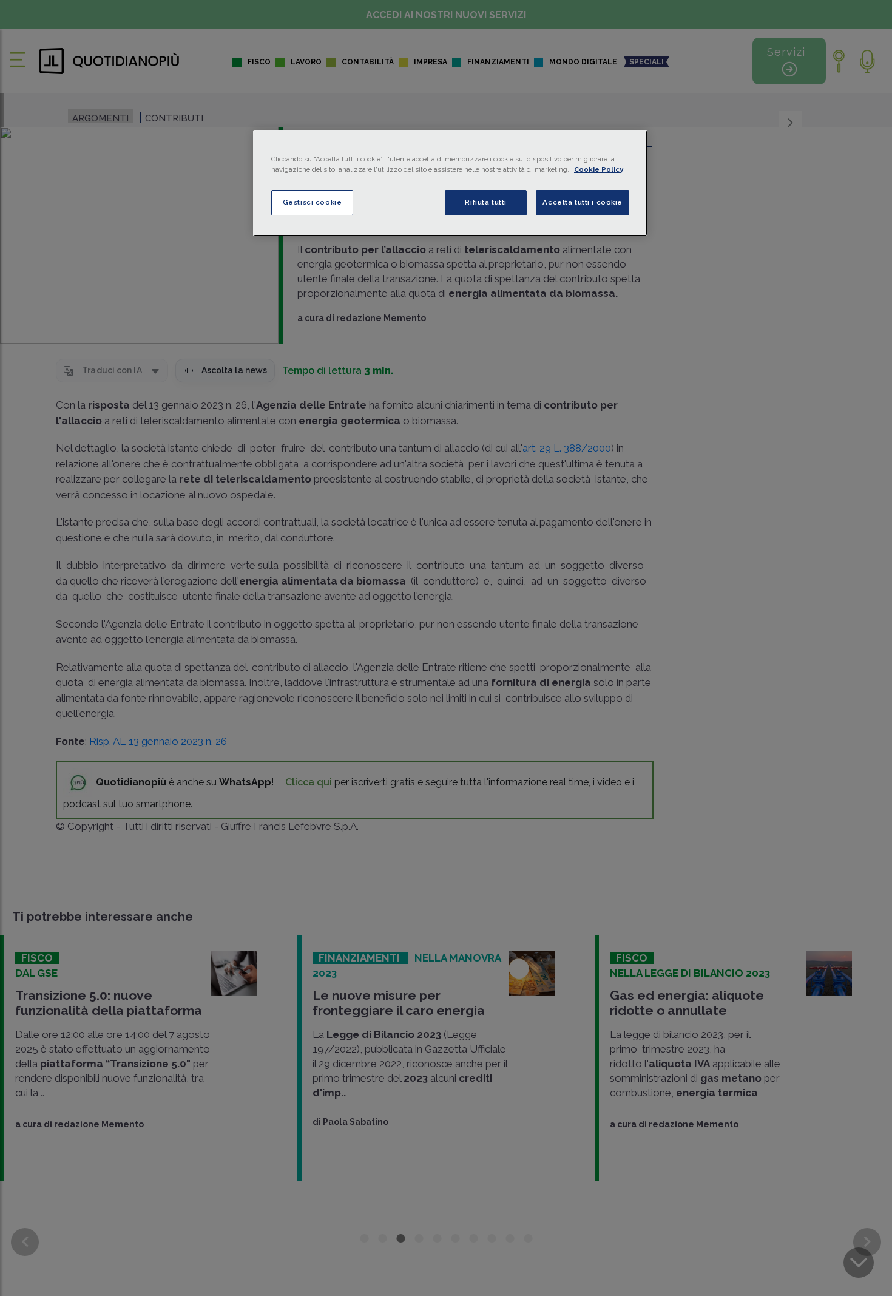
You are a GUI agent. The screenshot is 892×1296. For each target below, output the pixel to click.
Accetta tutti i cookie (582, 202)
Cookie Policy (598, 169)
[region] (450, 183)
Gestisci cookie (312, 202)
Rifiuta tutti (485, 202)
